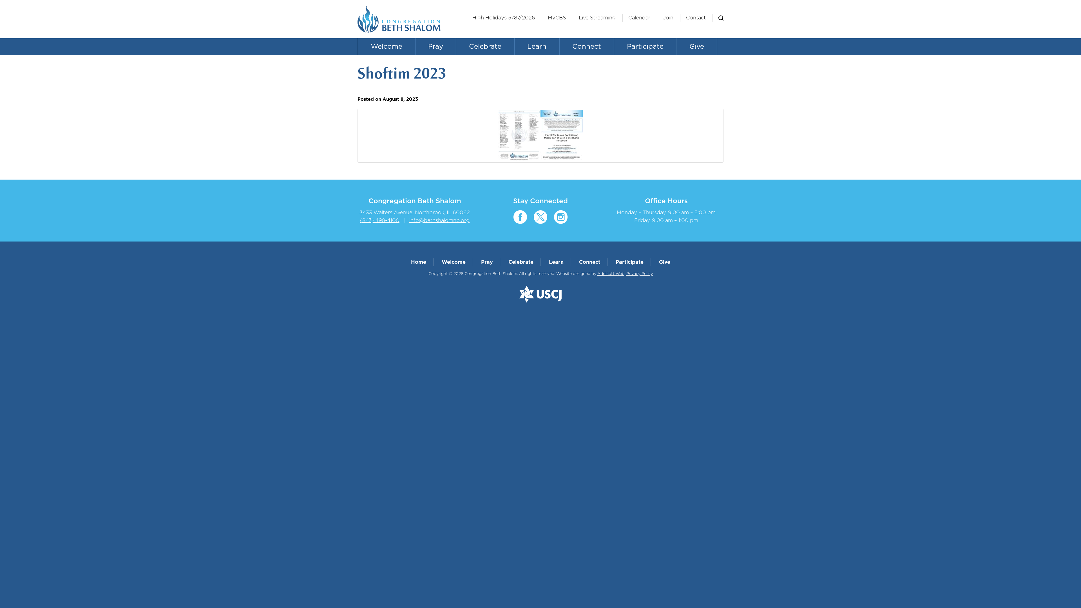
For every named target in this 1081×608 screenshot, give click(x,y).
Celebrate (485, 46)
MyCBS (557, 18)
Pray (435, 46)
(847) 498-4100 (379, 220)
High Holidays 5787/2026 (503, 18)
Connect (586, 46)
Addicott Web (610, 274)
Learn (536, 46)
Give (696, 46)
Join (668, 18)
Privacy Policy (639, 274)
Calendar (639, 18)
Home (418, 262)
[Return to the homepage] (399, 19)
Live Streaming (597, 18)
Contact (696, 18)
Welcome (386, 46)
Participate (645, 46)
